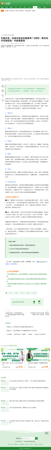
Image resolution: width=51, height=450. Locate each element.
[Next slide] (48, 355)
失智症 (12, 88)
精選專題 (22, 444)
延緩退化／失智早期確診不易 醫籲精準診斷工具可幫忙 (22, 330)
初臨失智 (22, 293)
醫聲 (39, 7)
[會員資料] (47, 3)
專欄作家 (41, 444)
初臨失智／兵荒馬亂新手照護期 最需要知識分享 (20, 327)
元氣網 (4, 35)
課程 (25, 7)
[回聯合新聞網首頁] (2, 3)
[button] (49, 7)
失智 (35, 7)
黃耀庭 (15, 262)
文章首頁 (36, 444)
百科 (16, 7)
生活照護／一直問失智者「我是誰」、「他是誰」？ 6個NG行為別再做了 (26, 334)
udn (2, 35)
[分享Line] (2, 90)
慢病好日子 (46, 7)
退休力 (30, 7)
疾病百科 (27, 444)
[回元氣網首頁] (7, 3)
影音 (20, 7)
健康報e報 (18, 438)
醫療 (11, 7)
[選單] (49, 3)
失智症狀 (42, 262)
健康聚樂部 (16, 444)
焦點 (2, 7)
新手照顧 (16, 293)
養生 (7, 7)
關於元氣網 (10, 444)
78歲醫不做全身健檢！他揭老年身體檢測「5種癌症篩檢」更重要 (20, 10)
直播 (4, 359)
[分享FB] (2, 86)
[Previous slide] (2, 355)
